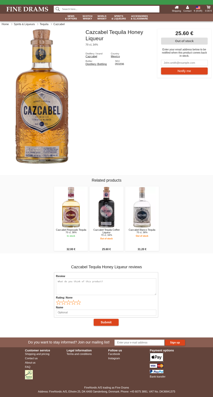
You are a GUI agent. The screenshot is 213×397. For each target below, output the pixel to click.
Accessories (139, 17)
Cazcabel (91, 56)
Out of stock (184, 41)
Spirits (118, 17)
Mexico (115, 56)
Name (59, 307)
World (101, 17)
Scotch (87, 17)
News (71, 17)
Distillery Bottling (96, 64)
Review (60, 276)
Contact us (31, 358)
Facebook (114, 354)
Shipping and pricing (37, 354)
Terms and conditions (79, 354)
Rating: (64, 297)
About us (30, 362)
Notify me (184, 71)
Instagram (114, 358)
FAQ (27, 367)
